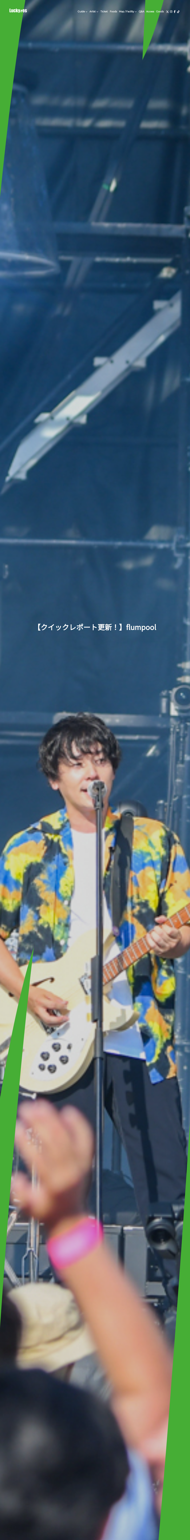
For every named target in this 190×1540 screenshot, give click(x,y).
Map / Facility (126, 11)
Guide (81, 11)
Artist (93, 11)
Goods (160, 11)
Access (150, 11)
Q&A (141, 11)
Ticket (104, 11)
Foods (113, 11)
